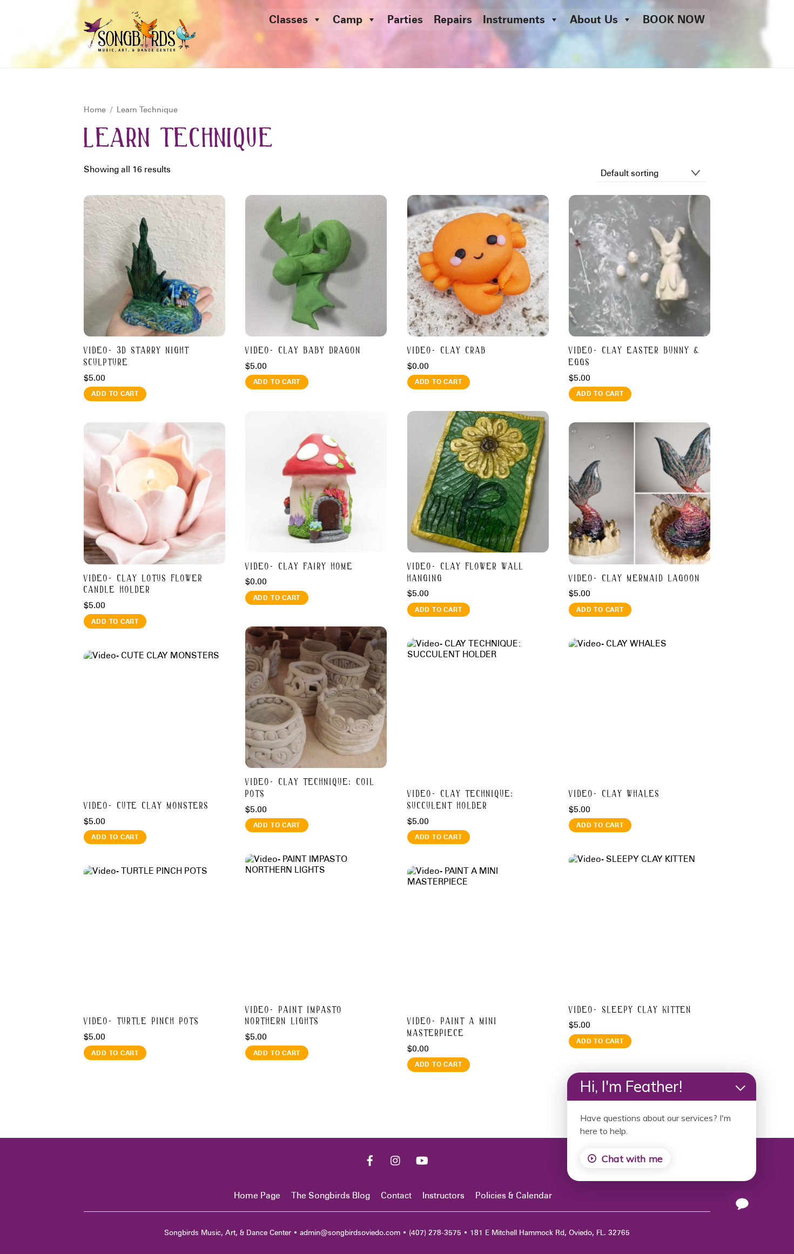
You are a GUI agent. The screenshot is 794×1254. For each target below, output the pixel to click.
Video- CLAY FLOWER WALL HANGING (465, 572)
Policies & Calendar (513, 1195)
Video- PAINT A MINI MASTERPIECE (452, 1027)
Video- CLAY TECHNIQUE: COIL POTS (310, 788)
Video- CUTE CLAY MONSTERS (146, 806)
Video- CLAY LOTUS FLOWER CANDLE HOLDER (143, 584)
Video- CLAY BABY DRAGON (303, 350)
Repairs (453, 19)
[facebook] (370, 1160)
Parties (405, 19)
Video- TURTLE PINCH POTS (141, 1021)
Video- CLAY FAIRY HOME (299, 566)
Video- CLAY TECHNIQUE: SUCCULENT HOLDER (460, 800)
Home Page (257, 1195)
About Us (594, 19)
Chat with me (632, 1158)
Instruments (514, 19)
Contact (396, 1195)
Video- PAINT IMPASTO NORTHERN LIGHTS (293, 1016)
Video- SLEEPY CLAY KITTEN (630, 1010)
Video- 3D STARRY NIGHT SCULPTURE (137, 356)
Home (95, 109)
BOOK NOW (674, 19)
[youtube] (422, 1160)
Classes (288, 19)
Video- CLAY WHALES (614, 794)
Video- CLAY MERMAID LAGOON (635, 578)
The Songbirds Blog (330, 1195)
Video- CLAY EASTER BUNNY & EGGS (634, 356)
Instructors (443, 1195)
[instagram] (396, 1160)
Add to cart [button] (115, 393)
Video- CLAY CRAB (447, 350)
